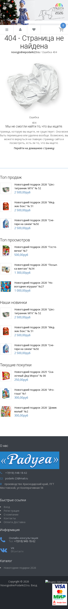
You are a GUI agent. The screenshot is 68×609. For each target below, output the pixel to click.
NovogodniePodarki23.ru (15, 585)
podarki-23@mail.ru (16, 478)
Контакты (10, 518)
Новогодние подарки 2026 (20, 567)
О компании (11, 514)
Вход (34, 585)
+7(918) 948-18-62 (16, 472)
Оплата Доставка (14, 522)
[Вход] (20, 29)
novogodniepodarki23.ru (25, 52)
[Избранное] (34, 29)
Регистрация (11, 510)
